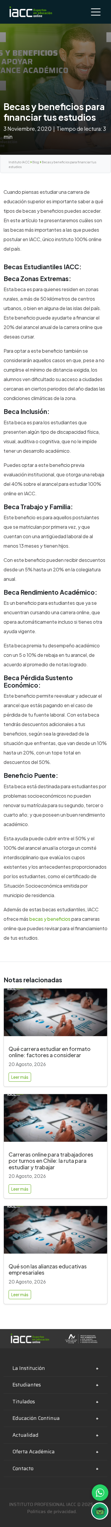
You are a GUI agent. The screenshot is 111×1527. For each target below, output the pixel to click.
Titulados (23, 1401)
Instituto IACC (19, 162)
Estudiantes (26, 1385)
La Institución (28, 1368)
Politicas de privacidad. (52, 1511)
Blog (35, 162)
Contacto (22, 1468)
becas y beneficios (49, 919)
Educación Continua (36, 1418)
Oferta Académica (33, 1451)
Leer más (19, 1077)
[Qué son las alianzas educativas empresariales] (55, 1232)
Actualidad (25, 1435)
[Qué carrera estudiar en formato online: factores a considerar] (55, 1015)
